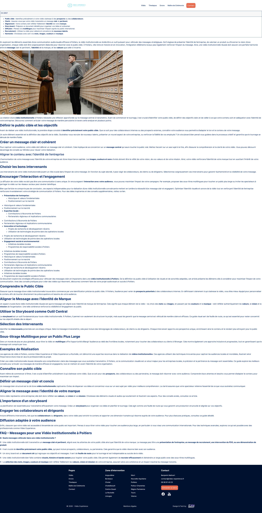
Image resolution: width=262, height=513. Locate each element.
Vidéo (143, 5)
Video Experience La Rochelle (65, 354)
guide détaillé (208, 416)
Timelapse (153, 5)
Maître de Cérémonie (176, 5)
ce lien (122, 191)
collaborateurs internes (128, 130)
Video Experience (42, 354)
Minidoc (26, 150)
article (194, 396)
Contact (190, 5)
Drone (162, 5)
